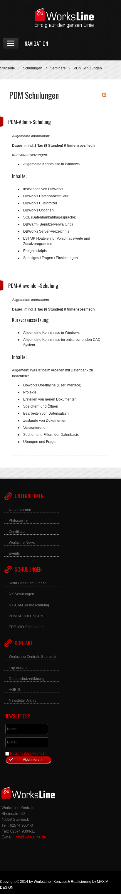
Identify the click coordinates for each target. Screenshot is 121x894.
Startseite (7, 68)
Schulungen (32, 68)
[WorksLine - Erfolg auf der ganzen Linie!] (60, 18)
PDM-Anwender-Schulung (33, 285)
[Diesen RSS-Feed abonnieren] (104, 94)
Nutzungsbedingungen (28, 753)
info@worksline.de (30, 837)
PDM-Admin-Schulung (29, 122)
